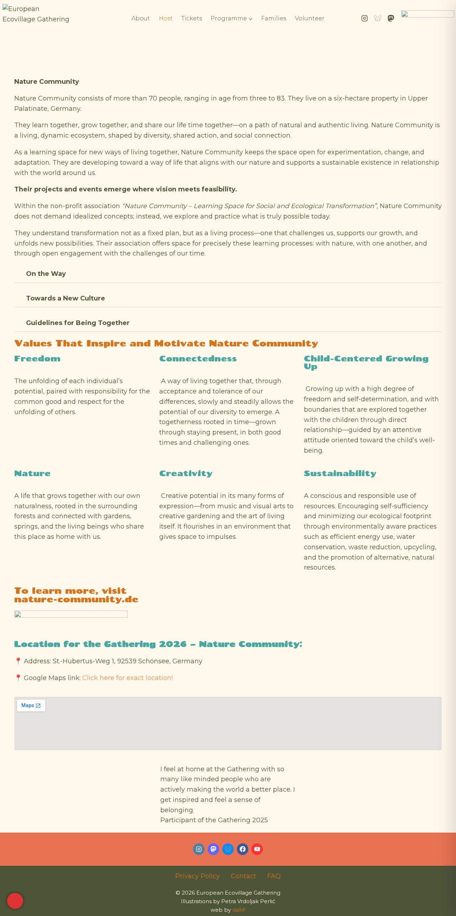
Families (273, 18)
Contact (243, 876)
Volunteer (310, 18)
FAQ (274, 876)
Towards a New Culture (65, 298)
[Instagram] (364, 18)
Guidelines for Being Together (78, 323)
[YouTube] (257, 849)
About (140, 18)
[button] (228, 274)
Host (166, 18)
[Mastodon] (391, 18)
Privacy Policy (197, 876)
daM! (238, 909)
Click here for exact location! (127, 678)
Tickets (191, 18)
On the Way (46, 274)
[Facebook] (243, 849)
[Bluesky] (377, 18)
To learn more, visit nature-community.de (76, 594)
